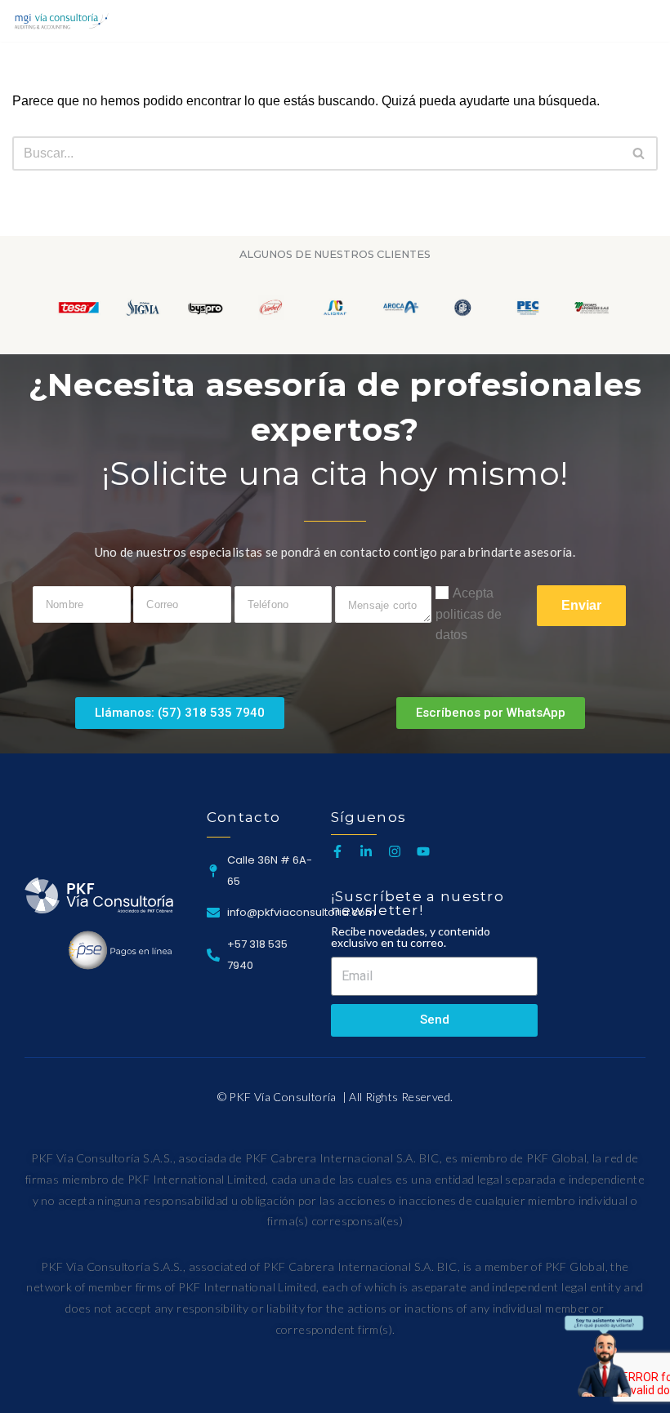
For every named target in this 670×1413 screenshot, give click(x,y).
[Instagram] (394, 851)
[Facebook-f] (337, 851)
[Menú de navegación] (610, 20)
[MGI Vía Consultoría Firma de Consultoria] (61, 20)
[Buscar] (643, 21)
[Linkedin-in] (366, 851)
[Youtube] (423, 851)
